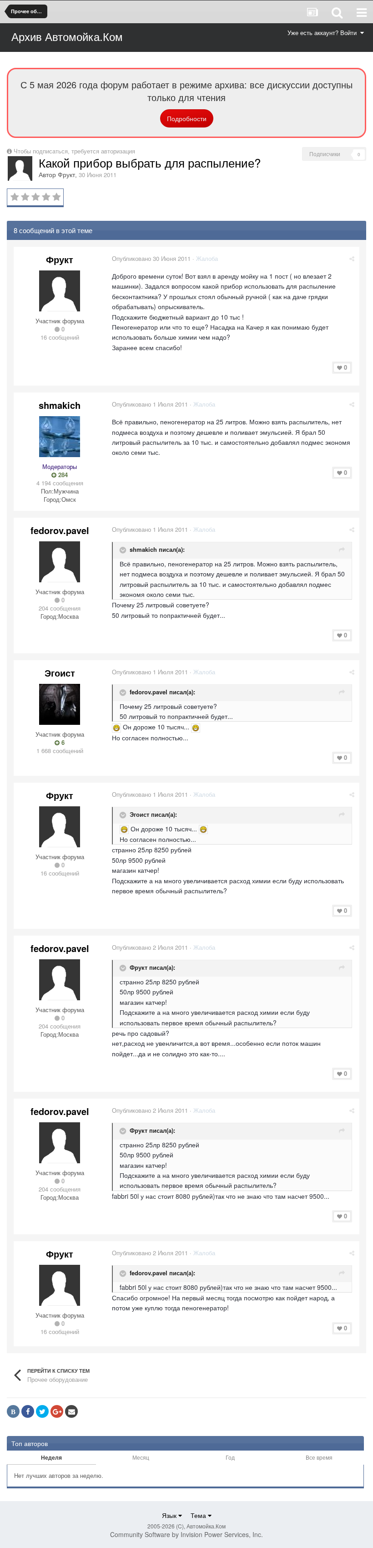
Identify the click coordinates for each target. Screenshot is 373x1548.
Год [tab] (230, 1457)
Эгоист (60, 672)
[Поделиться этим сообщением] (351, 258)
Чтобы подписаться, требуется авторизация (74, 151)
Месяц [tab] (140, 1457)
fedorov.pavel (59, 530)
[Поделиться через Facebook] (27, 1411)
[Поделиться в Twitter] (42, 1411)
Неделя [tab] (51, 1457)
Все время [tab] (319, 1457)
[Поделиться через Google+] (56, 1411)
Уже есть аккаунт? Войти (323, 32)
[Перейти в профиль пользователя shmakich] (59, 436)
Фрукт (66, 174)
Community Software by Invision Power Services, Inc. (186, 1534)
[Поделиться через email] (71, 1411)
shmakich (60, 405)
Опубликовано (151, 258)
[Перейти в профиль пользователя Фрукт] (20, 168)
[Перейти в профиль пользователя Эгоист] (59, 704)
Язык (170, 1515)
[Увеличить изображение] (116, 726)
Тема (199, 1515)
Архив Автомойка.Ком (67, 36)
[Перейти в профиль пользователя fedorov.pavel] (59, 561)
